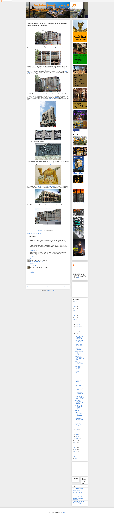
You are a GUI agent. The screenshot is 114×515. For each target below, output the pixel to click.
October (77, 328)
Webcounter (77, 257)
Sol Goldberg (38, 233)
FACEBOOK (75, 173)
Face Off (77, 410)
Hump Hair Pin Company (56, 231)
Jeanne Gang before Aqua (79, 183)
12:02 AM (32, 263)
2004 (75, 453)
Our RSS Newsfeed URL (78, 488)
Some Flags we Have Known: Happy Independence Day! (78, 414)
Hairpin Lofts (51, 98)
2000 (75, 458)
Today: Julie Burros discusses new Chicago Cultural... (79, 407)
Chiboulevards (43, 231)
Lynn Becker (77, 265)
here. (78, 277)
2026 (75, 301)
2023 (75, 306)
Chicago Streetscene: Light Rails (78, 384)
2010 (75, 442)
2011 (75, 440)
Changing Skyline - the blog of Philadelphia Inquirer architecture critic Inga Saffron (79, 502)
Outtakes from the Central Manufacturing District (79, 379)
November (78, 326)
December (78, 324)
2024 (75, 304)
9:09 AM (32, 248)
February (78, 436)
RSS (80, 172)
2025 (75, 303)
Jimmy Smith (33, 265)
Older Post (66, 286)
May (77, 431)
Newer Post (30, 286)
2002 (75, 456)
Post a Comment (32, 275)
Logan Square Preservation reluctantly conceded (46, 186)
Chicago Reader (76, 490)
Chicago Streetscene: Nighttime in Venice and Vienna (78, 374)
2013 (75, 321)
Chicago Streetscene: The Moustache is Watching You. (79, 337)
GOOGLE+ (75, 174)
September (78, 329)
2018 (75, 312)
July (76, 333)
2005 (75, 451)
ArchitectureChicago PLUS (51, 5)
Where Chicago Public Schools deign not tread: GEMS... (79, 393)
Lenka (31, 258)
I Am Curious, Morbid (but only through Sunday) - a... (79, 420)
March (77, 434)
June (77, 429)
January (77, 438)
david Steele (32, 250)
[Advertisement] (48, 281)
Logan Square (32, 233)
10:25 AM (32, 256)
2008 (75, 445)
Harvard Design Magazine (78, 496)
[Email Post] (45, 230)
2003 (75, 454)
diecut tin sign (48, 164)
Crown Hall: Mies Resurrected (78, 203)
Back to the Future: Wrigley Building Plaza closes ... (79, 388)
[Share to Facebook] (50, 230)
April (77, 432)
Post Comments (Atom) (50, 290)
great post (40, 47)
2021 (75, 310)
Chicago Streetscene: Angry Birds (78, 348)
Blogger (63, 512)
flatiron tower (56, 97)
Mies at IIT (76, 202)
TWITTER (81, 173)
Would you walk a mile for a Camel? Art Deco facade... (79, 353)
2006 (75, 449)
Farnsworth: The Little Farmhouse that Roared (79, 207)
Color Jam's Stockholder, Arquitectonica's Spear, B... (79, 402)
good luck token (57, 162)
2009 (75, 444)
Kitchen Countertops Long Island (36, 261)
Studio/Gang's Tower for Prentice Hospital (79, 187)
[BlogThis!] (48, 230)
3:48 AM (32, 272)
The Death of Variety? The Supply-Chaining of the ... (79, 368)
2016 (75, 315)
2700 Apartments (32, 205)
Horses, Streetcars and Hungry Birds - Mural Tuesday (79, 397)
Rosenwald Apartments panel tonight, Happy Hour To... (79, 425)
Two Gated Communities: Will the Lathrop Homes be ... (79, 363)
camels (38, 231)
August (77, 331)
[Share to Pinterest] (52, 230)
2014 (75, 319)
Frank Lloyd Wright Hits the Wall (79, 341)
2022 (75, 308)
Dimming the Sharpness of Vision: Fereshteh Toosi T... (79, 358)
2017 (75, 313)
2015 (75, 317)
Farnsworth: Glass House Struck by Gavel (78, 205)
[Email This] (47, 230)
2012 (75, 322)
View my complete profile (78, 278)
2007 (75, 447)
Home (48, 286)
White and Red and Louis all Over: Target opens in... (79, 344)
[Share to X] (49, 230)
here (60, 67)
